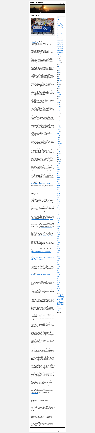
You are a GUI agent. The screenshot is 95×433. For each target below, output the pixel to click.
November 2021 (58, 201)
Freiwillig (59, 81)
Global (44, 12)
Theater (58, 101)
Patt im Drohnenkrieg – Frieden (60, 46)
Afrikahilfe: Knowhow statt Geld (60, 27)
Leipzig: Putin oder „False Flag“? (60, 33)
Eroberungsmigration (59, 30)
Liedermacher (60, 94)
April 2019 (58, 222)
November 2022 (58, 193)
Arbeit (59, 145)
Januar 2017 (58, 240)
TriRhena (59, 124)
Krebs (58, 139)
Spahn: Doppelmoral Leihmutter (60, 47)
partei (57, 303)
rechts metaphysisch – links (59, 49)
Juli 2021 (58, 204)
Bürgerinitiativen (59, 80)
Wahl (63, 304)
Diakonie (59, 129)
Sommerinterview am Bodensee (60, 22)
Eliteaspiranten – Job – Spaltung (60, 34)
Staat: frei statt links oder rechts (60, 40)
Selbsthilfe (55, 12)
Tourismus (60, 12)
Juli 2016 (58, 244)
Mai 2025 (58, 173)
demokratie (59, 295)
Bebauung (60, 62)
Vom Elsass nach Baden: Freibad (60, 48)
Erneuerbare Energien (60, 297)
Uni (62, 304)
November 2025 (58, 169)
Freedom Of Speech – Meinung (60, 42)
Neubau (63, 302)
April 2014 (58, 262)
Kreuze (58, 132)
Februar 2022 (58, 199)
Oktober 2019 (58, 218)
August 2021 (58, 203)
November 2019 (58, 217)
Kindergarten (59, 57)
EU (63, 297)
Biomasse (59, 72)
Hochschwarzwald (59, 121)
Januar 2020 (58, 216)
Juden (62, 300)
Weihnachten (42, 16)
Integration (58, 300)
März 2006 (58, 290)
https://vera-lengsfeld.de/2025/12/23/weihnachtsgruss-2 (37, 259)
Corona (61, 294)
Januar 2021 (58, 208)
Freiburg (58, 118)
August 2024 (58, 179)
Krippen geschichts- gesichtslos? (35, 42)
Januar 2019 (58, 224)
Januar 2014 (58, 264)
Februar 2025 (58, 175)
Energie (39, 12)
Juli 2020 (58, 212)
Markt (58, 69)
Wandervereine (59, 161)
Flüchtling (59, 298)
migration (61, 302)
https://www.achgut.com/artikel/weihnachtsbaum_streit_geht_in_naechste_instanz (40, 274)
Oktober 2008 (58, 288)
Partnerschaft (59, 82)
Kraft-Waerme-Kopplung (60, 73)
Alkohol (59, 147)
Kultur (46, 12)
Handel (58, 66)
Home (31, 12)
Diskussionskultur (59, 296)
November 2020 (58, 209)
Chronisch (59, 134)
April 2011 (58, 286)
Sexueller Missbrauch (60, 143)
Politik (59, 303)
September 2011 (58, 283)
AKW (58, 71)
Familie (58, 136)
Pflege (59, 142)
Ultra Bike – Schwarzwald (59, 41)
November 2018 (58, 225)
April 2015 (58, 254)
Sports (58, 152)
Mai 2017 (58, 237)
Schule (63, 303)
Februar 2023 (58, 191)
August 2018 (58, 227)
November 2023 (58, 185)
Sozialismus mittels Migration (60, 26)
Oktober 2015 (58, 250)
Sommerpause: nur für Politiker (60, 50)
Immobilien (60, 61)
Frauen (58, 137)
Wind (58, 78)
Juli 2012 (58, 276)
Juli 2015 (58, 252)
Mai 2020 (58, 213)
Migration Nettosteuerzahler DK (60, 25)
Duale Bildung (59, 55)
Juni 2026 (58, 164)
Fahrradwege (60, 127)
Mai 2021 (58, 205)
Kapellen (59, 131)
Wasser (58, 114)
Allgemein (58, 54)
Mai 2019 (58, 221)
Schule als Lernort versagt (59, 23)
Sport (57, 12)
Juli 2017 (58, 236)
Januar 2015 (58, 256)
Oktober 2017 (58, 234)
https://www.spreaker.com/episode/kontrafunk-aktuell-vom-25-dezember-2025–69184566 (41, 251)
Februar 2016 (58, 247)
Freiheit (62, 298)
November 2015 (58, 249)
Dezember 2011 (58, 281)
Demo (63, 294)
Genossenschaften (59, 63)
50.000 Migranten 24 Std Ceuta (60, 37)
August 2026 (58, 163)
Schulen (58, 58)
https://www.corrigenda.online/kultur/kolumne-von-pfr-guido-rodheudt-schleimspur (40, 183)
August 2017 (58, 235)
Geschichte (59, 120)
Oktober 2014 (58, 258)
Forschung (59, 56)
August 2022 (58, 195)
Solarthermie (60, 75)
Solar (58, 74)
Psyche (58, 141)
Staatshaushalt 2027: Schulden (60, 52)
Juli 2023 (58, 188)
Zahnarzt (59, 65)
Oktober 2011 (58, 282)
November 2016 (58, 241)
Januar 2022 (58, 200)
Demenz (59, 135)
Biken (59, 150)
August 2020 (58, 211)
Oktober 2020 (58, 210)
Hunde (59, 110)
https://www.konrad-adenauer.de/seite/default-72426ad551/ (46, 235)
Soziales (58, 144)
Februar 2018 (58, 231)
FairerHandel (59, 88)
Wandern (58, 154)
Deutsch (62, 295)
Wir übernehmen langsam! (59, 51)
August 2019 (58, 219)
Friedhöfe (59, 96)
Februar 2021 (58, 207)
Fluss (58, 117)
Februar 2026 (58, 167)
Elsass (58, 116)
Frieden (58, 299)
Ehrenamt (63, 296)
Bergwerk (59, 102)
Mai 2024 (58, 181)
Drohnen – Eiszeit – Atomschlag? (60, 36)
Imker (59, 68)
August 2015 (58, 251)
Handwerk (59, 67)
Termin (61, 304)
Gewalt (59, 140)
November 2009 (58, 287)
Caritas (58, 128)
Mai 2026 (58, 165)
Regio (50, 12)
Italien (58, 90)
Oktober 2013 (58, 266)
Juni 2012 (58, 277)
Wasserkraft (59, 77)
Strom (58, 76)
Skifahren (59, 151)
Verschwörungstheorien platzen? (60, 29)
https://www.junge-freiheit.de (34, 393)
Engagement (41, 12)
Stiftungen (59, 70)
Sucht (58, 146)
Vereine (63, 12)
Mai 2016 (58, 245)
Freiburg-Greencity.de (59, 307)
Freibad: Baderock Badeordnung (60, 32)
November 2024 (58, 177)
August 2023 (58, 187)
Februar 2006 (58, 291)
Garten (58, 105)
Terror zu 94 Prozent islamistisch (60, 39)
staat (59, 304)
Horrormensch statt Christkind (35, 40)
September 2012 (58, 275)
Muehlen (58, 123)
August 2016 (58, 243)
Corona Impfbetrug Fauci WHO (60, 35)
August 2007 (58, 289)
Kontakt (31, 429)
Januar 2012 (58, 280)
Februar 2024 (58, 183)
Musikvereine (59, 159)
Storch (59, 111)
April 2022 (58, 198)
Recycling (59, 113)
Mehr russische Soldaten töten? (60, 31)
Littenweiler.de (58, 309)
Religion (52, 12)
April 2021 (58, 206)
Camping (59, 156)
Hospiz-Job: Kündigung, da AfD (60, 24)
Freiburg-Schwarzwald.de (36, 2)
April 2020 (58, 214)
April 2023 (58, 190)
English (40, 428)
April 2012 (58, 278)
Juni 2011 (58, 285)
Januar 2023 (58, 192)
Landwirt (59, 107)
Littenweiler (60, 119)
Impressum (32, 428)
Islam (61, 300)
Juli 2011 (58, 284)
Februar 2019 (58, 223)
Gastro (58, 157)
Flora (58, 104)
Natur (48, 12)
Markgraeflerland (59, 122)
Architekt (59, 60)
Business (36, 12)
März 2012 (58, 279)
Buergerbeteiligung (59, 79)
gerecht (60, 299)
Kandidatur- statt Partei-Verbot (60, 44)
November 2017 (58, 233)
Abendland (39, 16)
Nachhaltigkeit (60, 106)
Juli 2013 (58, 268)
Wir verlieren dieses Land (59, 28)
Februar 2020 (58, 215)
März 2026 (58, 166)
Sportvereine (59, 153)
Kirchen (36, 16)
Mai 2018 (58, 229)
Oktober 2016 (58, 242)
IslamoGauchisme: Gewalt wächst (60, 43)
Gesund (58, 64)
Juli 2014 (58, 260)
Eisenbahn (59, 126)
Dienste (58, 59)
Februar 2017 (58, 239)
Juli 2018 (58, 228)
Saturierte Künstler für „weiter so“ (60, 21)
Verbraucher (59, 84)
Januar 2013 (58, 272)
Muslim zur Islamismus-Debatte (60, 38)
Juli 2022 (58, 196)
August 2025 (58, 171)
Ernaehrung (59, 103)
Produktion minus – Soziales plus (60, 19)
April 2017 (58, 238)
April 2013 (58, 270)
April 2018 (58, 230)
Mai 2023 (58, 189)
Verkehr (58, 125)
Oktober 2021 (58, 202)
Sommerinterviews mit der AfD (60, 20)
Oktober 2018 (58, 226)
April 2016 (58, 246)
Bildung (33, 12)
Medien (58, 98)
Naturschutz (59, 109)
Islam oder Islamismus (59, 45)
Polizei (61, 303)
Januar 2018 (58, 232)
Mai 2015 (58, 253)
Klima (57, 301)
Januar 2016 (58, 248)
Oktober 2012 (58, 274)
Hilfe (58, 158)
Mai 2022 (58, 197)
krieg (58, 301)
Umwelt (58, 112)
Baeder (58, 149)
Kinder (58, 138)
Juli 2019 (58, 220)
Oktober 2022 (58, 194)
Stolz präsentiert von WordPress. (60, 431)
